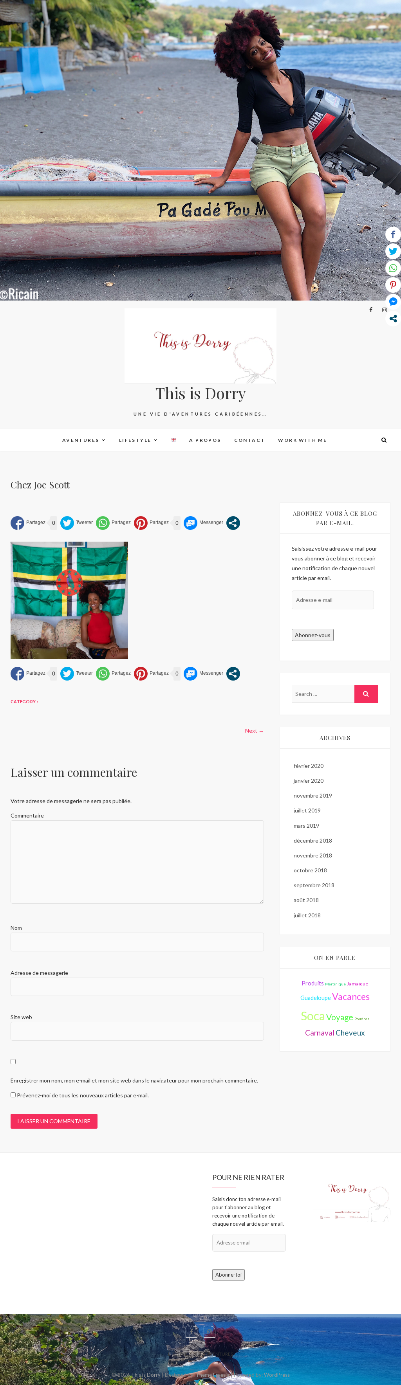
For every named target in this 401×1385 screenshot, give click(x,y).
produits (313, 983)
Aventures (80, 440)
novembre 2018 (313, 855)
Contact (250, 440)
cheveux (350, 1032)
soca (313, 1016)
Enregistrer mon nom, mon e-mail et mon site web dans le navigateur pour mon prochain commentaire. (134, 1080)
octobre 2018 (310, 870)
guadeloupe (315, 997)
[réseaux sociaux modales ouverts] (233, 523)
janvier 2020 (308, 780)
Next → (254, 730)
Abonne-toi (228, 1275)
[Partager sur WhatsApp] (113, 523)
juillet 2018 (307, 915)
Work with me (302, 440)
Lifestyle (135, 440)
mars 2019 (306, 825)
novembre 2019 (313, 795)
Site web (21, 1017)
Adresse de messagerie (39, 972)
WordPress (277, 1375)
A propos (205, 440)
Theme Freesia (212, 1375)
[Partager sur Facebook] (28, 523)
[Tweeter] (76, 523)
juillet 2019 (307, 810)
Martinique (335, 984)
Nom (16, 927)
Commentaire (27, 815)
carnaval (319, 1032)
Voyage (339, 1017)
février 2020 (308, 765)
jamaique (357, 984)
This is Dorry (200, 393)
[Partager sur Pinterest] (151, 523)
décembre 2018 (313, 840)
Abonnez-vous (313, 635)
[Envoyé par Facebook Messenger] (203, 523)
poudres (361, 1018)
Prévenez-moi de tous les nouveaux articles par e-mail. (83, 1095)
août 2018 (306, 900)
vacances (351, 996)
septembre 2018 (314, 885)
